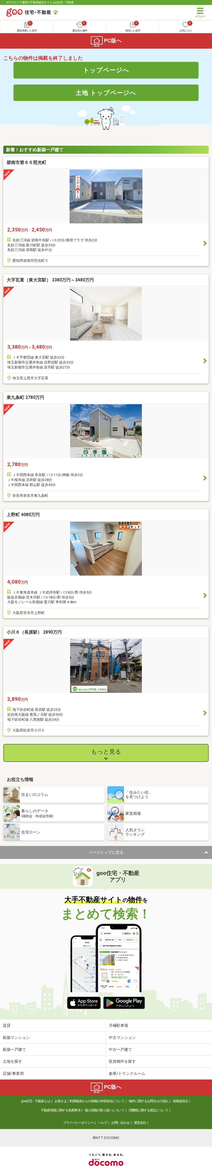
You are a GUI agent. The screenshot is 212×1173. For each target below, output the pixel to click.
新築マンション (16, 1037)
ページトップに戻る (106, 852)
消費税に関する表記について (148, 1110)
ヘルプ (102, 1123)
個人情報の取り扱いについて (104, 1110)
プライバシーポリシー (78, 1123)
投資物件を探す (122, 1061)
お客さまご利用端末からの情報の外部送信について (89, 1101)
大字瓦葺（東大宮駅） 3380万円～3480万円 (50, 280)
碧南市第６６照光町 (26, 162)
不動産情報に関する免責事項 (60, 1110)
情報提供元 (180, 1101)
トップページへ (106, 70)
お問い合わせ (120, 1123)
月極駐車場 (118, 1025)
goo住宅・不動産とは (35, 1101)
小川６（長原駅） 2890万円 (34, 632)
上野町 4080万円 (23, 514)
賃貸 (6, 1025)
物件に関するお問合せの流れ (148, 1101)
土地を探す (12, 1061)
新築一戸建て (14, 1049)
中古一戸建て (120, 1049)
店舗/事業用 (13, 1073)
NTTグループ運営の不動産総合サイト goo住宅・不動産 (40, 2)
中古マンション (122, 1037)
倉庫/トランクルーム (127, 1073)
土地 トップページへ (106, 92)
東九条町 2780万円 (25, 397)
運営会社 (140, 1123)
